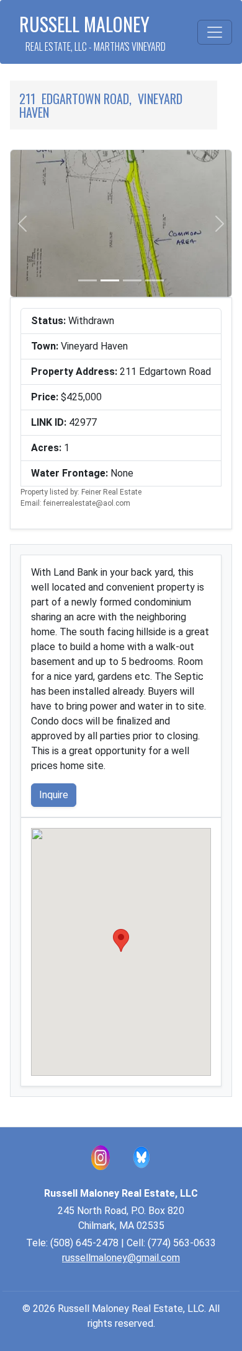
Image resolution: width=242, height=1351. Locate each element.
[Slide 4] (154, 280)
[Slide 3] (132, 280)
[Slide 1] (87, 280)
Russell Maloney (92, 32)
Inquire (53, 795)
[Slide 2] (110, 280)
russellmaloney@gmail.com (121, 1258)
